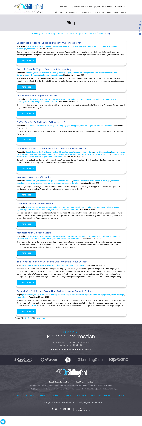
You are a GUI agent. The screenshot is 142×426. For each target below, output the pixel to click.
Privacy (43, 395)
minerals (20, 238)
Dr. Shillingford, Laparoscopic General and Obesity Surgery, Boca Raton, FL (64, 33)
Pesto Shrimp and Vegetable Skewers (37, 95)
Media (116, 12)
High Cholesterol (24, 154)
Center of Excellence (103, 125)
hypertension (70, 154)
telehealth (44, 75)
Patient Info (99, 12)
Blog (109, 12)
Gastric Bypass (32, 46)
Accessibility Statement (101, 395)
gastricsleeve (27, 265)
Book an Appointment (84, 7)
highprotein (47, 156)
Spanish (54, 101)
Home (19, 395)
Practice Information (71, 336)
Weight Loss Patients (56, 181)
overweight (21, 49)
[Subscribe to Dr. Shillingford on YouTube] (140, 34)
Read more (26, 61)
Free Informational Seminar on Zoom (112, 7)
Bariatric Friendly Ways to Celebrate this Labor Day (44, 69)
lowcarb (20, 156)
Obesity (63, 46)
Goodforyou (58, 156)
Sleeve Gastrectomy (103, 73)
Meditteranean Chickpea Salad (34, 232)
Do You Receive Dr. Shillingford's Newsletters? (41, 122)
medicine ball (61, 209)
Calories (68, 181)
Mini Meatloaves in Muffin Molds (34, 177)
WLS (36, 295)
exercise (71, 46)
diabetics (31, 49)
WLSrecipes (29, 156)
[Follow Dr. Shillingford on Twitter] (140, 25)
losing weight (35, 101)
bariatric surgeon (87, 125)
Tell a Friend (81, 395)
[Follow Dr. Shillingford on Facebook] (140, 22)
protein (107, 152)
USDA (34, 305)
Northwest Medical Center (36, 238)
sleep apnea (82, 154)
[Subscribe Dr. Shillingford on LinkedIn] (140, 28)
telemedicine (72, 209)
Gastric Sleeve (45, 46)
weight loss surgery (83, 46)
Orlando (116, 236)
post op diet (100, 154)
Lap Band (56, 46)
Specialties (86, 12)
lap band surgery (61, 183)
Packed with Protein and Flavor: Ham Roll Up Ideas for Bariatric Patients (55, 291)
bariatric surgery (58, 265)
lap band (28, 75)
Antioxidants (76, 238)
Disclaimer (31, 395)
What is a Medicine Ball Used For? (35, 203)
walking (47, 265)
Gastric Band (78, 73)
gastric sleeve (118, 154)
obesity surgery (65, 73)
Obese (34, 154)
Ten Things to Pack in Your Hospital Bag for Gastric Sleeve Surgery (52, 261)
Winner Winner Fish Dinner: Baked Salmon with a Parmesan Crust (52, 148)
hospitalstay (80, 265)
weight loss (89, 73)
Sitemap (55, 395)
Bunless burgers (56, 75)
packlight (70, 265)
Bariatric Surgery (99, 46)
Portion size (73, 183)
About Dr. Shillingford (70, 12)
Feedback (67, 395)
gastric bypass (73, 125)
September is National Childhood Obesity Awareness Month (49, 42)
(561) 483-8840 (65, 7)
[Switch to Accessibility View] (2, 421)
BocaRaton (39, 265)
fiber (72, 236)
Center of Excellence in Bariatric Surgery (83, 207)
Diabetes (64, 152)
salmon (91, 154)
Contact (124, 12)
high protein (112, 46)
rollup (113, 295)
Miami (49, 238)
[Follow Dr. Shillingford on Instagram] (140, 31)
